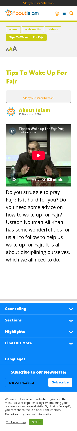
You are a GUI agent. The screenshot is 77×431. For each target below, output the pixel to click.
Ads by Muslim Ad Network (38, 3)
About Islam (34, 110)
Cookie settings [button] (16, 422)
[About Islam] (22, 13)
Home (13, 29)
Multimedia (33, 29)
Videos (53, 29)
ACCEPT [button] (36, 422)
